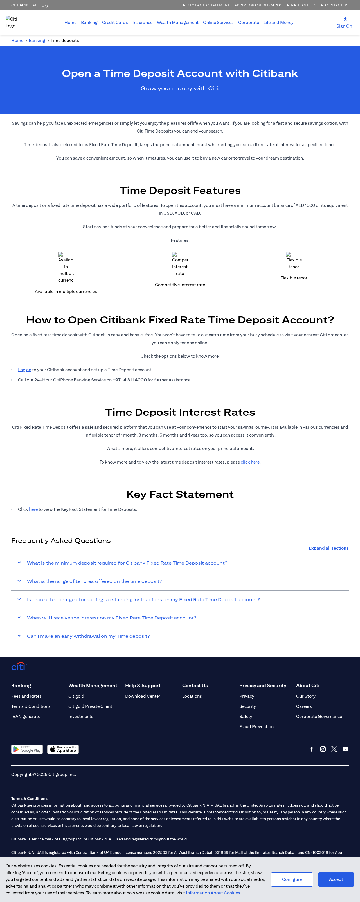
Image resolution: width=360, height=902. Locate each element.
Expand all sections (329, 548)
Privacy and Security (262, 685)
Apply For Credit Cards (258, 5)
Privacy (246, 696)
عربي (46, 5)
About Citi (308, 685)
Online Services (218, 22)
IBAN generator (26, 716)
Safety (245, 716)
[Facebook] (311, 749)
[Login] (345, 19)
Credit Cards (115, 22)
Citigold (76, 696)
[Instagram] (323, 749)
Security (247, 706)
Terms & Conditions (31, 706)
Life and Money (279, 22)
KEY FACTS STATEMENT (208, 5)
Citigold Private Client (90, 706)
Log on (24, 369)
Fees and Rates (26, 696)
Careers (304, 706)
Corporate (248, 22)
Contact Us (337, 5)
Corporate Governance (319, 716)
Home (70, 22)
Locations (192, 696)
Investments (80, 716)
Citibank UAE (24, 5)
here (33, 509)
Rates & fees (303, 5)
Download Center (142, 696)
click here (250, 462)
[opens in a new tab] (27, 749)
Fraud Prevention (256, 726)
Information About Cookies (213, 893)
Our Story (306, 696)
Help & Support (143, 685)
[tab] (89, 22)
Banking (89, 22)
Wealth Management (178, 22)
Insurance (142, 22)
